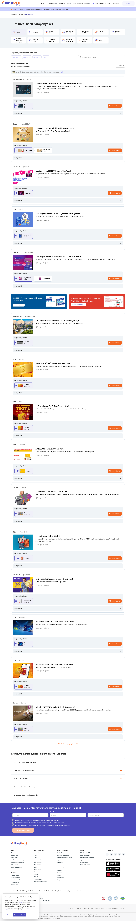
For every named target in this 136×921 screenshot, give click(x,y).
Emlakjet (97, 908)
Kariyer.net (71, 908)
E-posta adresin (92, 812)
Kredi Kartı (52, 3)
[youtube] (111, 854)
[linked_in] (123, 854)
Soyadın (52, 812)
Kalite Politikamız (85, 855)
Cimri (93, 908)
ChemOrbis (116, 908)
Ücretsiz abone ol (23, 830)
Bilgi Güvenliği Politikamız (87, 853)
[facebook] (107, 854)
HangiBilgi (116, 3)
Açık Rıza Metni (28, 820)
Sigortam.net (79, 908)
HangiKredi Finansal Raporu (102, 3)
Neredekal (109, 908)
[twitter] (115, 854)
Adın (13, 812)
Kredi (42, 3)
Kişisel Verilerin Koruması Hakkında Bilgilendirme (28, 823)
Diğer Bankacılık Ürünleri (80, 3)
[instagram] (119, 854)
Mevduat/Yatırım (64, 3)
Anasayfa (14, 14)
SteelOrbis (122, 908)
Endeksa (103, 908)
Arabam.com (87, 908)
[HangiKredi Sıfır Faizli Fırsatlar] (10, 3)
